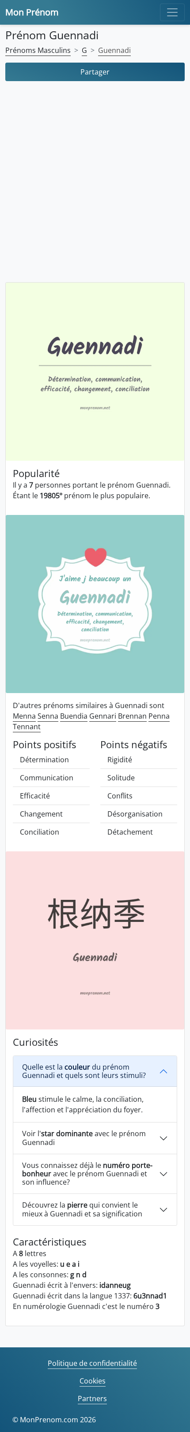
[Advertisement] (95, 184)
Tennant (27, 726)
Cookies (93, 1381)
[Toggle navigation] (172, 12)
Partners (92, 1398)
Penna (159, 716)
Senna (48, 716)
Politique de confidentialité (92, 1363)
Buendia (73, 716)
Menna (24, 716)
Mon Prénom (32, 12)
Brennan (132, 716)
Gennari (102, 716)
